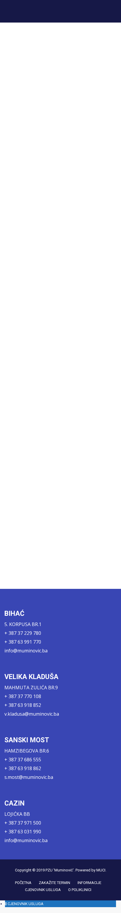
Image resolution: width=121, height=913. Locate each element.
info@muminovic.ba (26, 651)
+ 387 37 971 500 (22, 823)
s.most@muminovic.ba (28, 777)
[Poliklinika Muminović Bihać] (26, 11)
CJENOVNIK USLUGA (43, 890)
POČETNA (23, 882)
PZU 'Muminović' (60, 870)
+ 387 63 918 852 (22, 705)
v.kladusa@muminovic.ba (31, 714)
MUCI (100, 870)
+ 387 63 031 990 (22, 832)
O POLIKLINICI (79, 890)
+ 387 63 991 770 (22, 642)
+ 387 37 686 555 (22, 759)
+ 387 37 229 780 (22, 633)
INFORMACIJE (89, 882)
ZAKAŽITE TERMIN (54, 882)
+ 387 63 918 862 (22, 768)
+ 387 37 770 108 (22, 696)
